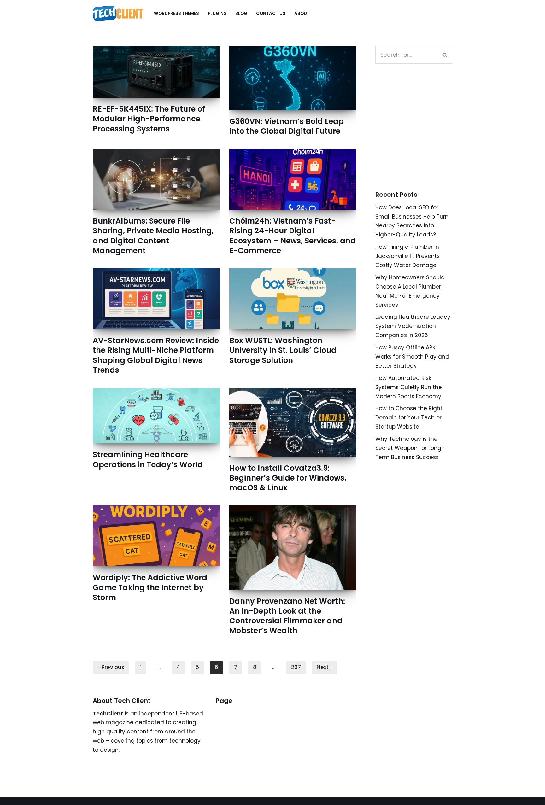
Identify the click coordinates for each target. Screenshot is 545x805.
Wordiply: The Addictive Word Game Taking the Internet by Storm (150, 587)
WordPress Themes (176, 13)
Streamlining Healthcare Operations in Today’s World (148, 459)
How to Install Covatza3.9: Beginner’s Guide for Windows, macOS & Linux (287, 478)
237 (296, 667)
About (302, 13)
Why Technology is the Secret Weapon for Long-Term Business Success (409, 448)
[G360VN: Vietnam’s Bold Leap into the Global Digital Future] (292, 78)
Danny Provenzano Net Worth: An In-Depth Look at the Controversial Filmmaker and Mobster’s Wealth (287, 616)
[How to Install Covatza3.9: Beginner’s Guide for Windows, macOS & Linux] (292, 422)
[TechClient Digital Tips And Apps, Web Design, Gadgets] (118, 13)
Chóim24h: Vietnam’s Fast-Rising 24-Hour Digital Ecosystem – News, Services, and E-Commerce (292, 236)
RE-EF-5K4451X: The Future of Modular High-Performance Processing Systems (149, 119)
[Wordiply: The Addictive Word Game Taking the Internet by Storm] (156, 535)
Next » (325, 667)
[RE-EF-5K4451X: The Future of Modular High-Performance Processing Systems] (156, 72)
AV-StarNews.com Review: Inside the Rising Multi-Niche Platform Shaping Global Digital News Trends (156, 355)
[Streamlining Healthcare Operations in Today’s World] (156, 415)
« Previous (110, 667)
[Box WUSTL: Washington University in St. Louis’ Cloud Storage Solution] (292, 298)
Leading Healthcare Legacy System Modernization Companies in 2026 (412, 326)
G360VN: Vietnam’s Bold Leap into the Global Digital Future (286, 126)
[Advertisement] (422, 134)
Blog (241, 13)
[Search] (445, 55)
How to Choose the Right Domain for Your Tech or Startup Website (408, 417)
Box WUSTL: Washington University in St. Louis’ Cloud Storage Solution (283, 350)
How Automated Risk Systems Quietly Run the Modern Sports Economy (408, 387)
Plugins (217, 13)
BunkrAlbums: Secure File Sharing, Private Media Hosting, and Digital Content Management (153, 236)
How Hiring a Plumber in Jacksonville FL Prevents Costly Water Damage (407, 256)
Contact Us (270, 13)
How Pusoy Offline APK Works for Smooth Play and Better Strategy (412, 357)
